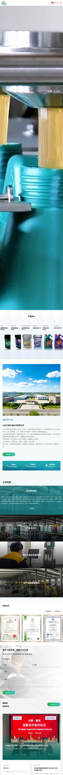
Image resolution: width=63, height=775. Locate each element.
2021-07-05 (37, 765)
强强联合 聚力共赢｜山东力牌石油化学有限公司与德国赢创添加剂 (27, 745)
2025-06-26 (6, 765)
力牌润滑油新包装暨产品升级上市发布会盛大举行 (46, 769)
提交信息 (9, 693)
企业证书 (48, 611)
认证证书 (57, 611)
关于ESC (6, 768)
